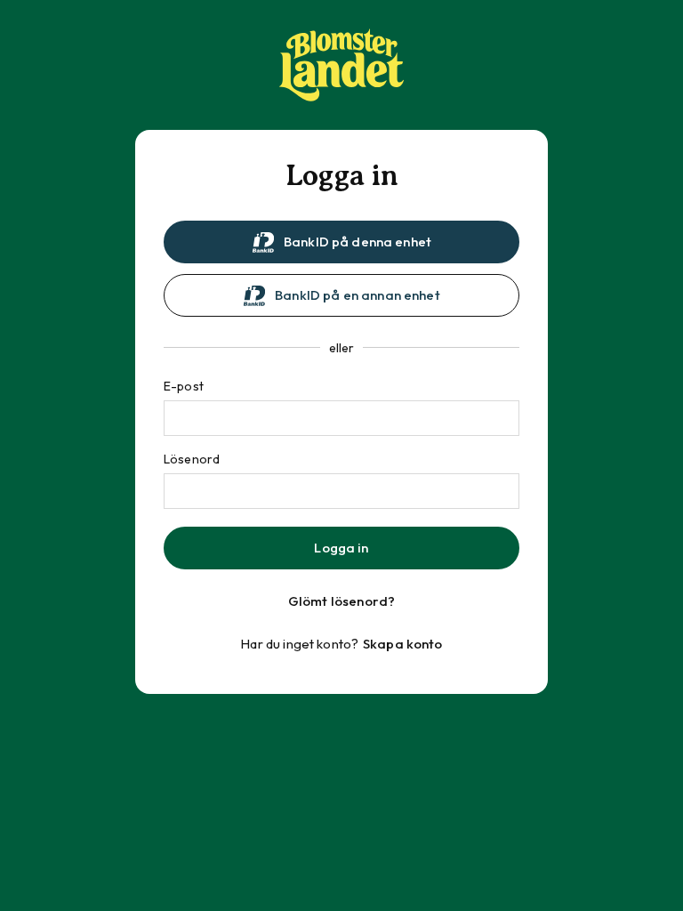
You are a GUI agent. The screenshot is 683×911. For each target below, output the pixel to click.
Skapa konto (403, 643)
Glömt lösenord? (341, 601)
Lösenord (192, 459)
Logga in (341, 547)
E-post (184, 386)
